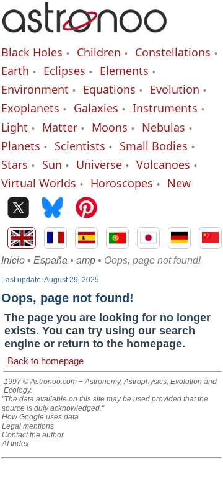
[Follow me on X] (18, 208)
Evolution (174, 89)
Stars (14, 164)
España (50, 260)
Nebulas (163, 127)
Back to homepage (45, 361)
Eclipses (64, 70)
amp (85, 260)
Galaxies (96, 108)
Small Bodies (154, 145)
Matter (59, 127)
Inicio (13, 260)
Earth (15, 70)
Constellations (173, 52)
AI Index (15, 443)
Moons (110, 127)
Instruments (165, 108)
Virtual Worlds (38, 183)
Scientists (80, 145)
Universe (99, 164)
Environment (35, 89)
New (179, 183)
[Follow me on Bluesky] (52, 208)
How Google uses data (40, 417)
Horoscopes (121, 183)
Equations (109, 89)
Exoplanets (30, 108)
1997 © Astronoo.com (40, 381)
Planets (20, 145)
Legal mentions (28, 426)
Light (14, 127)
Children (99, 52)
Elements (124, 70)
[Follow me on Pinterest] (86, 208)
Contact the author (33, 435)
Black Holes (32, 52)
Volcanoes (163, 164)
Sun (52, 164)
